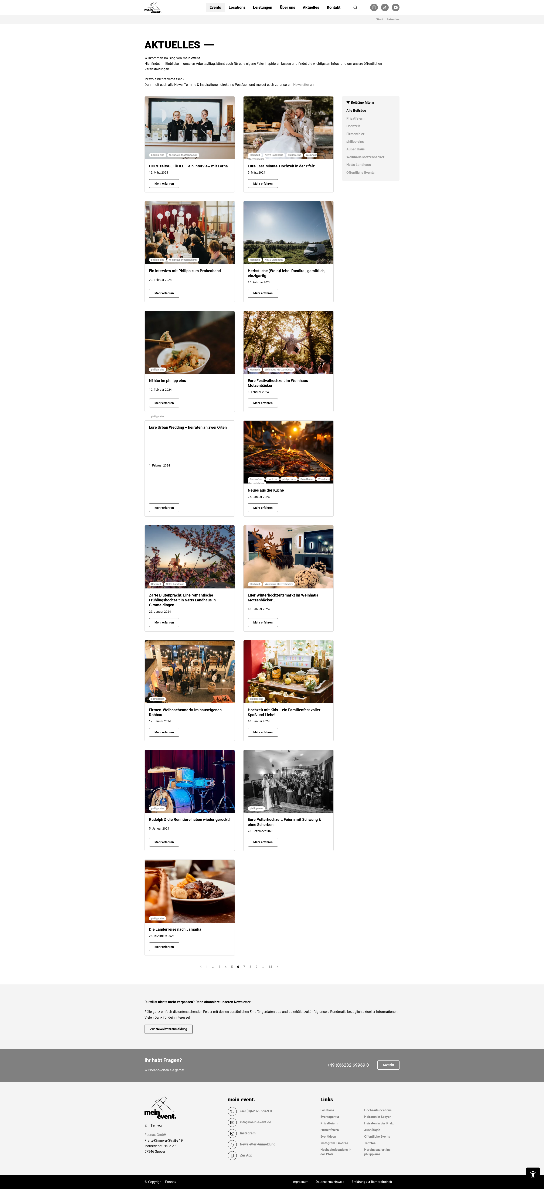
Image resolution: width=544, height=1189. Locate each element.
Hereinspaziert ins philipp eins (377, 1152)
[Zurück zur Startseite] (153, 7)
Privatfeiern (355, 118)
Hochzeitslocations (378, 1110)
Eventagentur (329, 1117)
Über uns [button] (287, 7)
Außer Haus (355, 149)
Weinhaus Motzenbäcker (365, 157)
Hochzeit (353, 126)
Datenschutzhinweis (330, 1182)
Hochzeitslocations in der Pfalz (335, 1152)
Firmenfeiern (329, 1130)
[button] (355, 7)
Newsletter (301, 85)
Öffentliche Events (360, 173)
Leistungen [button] (262, 7)
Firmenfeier (355, 134)
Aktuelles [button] (311, 7)
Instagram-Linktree (334, 1143)
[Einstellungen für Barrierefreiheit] (533, 1174)
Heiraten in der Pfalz (379, 1123)
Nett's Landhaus (358, 165)
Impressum (300, 1182)
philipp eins (355, 142)
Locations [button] (237, 7)
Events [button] (215, 7)
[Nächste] (277, 967)
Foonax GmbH (155, 1135)
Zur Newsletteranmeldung (168, 1029)
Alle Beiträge (356, 111)
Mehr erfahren (164, 183)
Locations (327, 1110)
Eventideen (328, 1136)
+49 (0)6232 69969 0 (348, 1065)
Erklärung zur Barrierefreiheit (372, 1182)
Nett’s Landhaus (274, 155)
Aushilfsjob (372, 1130)
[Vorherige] (201, 967)
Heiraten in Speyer (377, 1117)
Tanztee (369, 1143)
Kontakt (333, 7)
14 (270, 967)
